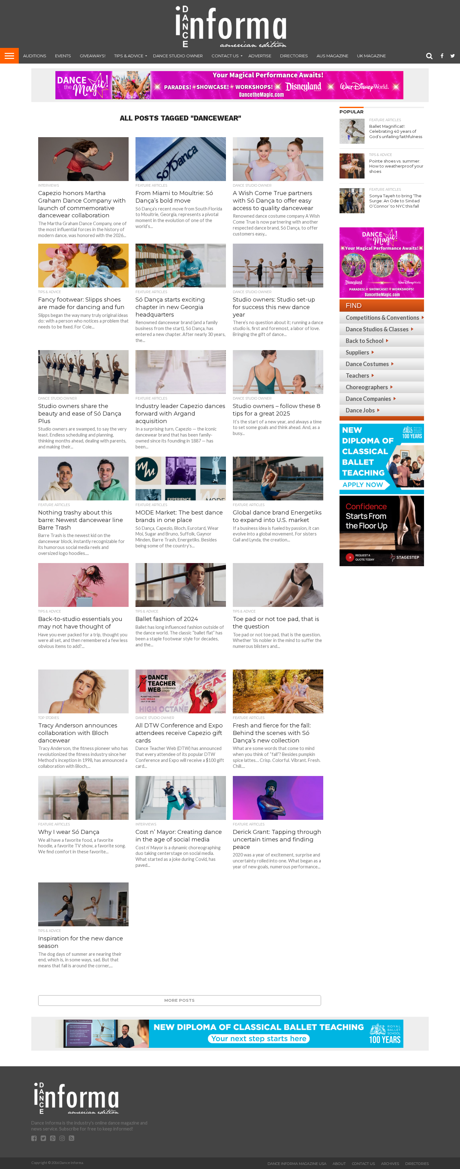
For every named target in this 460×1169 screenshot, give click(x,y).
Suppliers (357, 352)
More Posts (179, 1000)
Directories (294, 55)
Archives (390, 1163)
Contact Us (225, 55)
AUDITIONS (34, 55)
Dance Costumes (367, 363)
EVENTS (63, 55)
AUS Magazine (332, 55)
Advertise (259, 55)
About (339, 1163)
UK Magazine (371, 55)
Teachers (357, 375)
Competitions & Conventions (382, 317)
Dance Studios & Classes (377, 329)
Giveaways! (92, 55)
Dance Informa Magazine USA (297, 1163)
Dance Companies (368, 398)
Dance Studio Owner (178, 55)
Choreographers (367, 387)
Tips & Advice (128, 55)
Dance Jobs (360, 410)
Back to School (365, 340)
